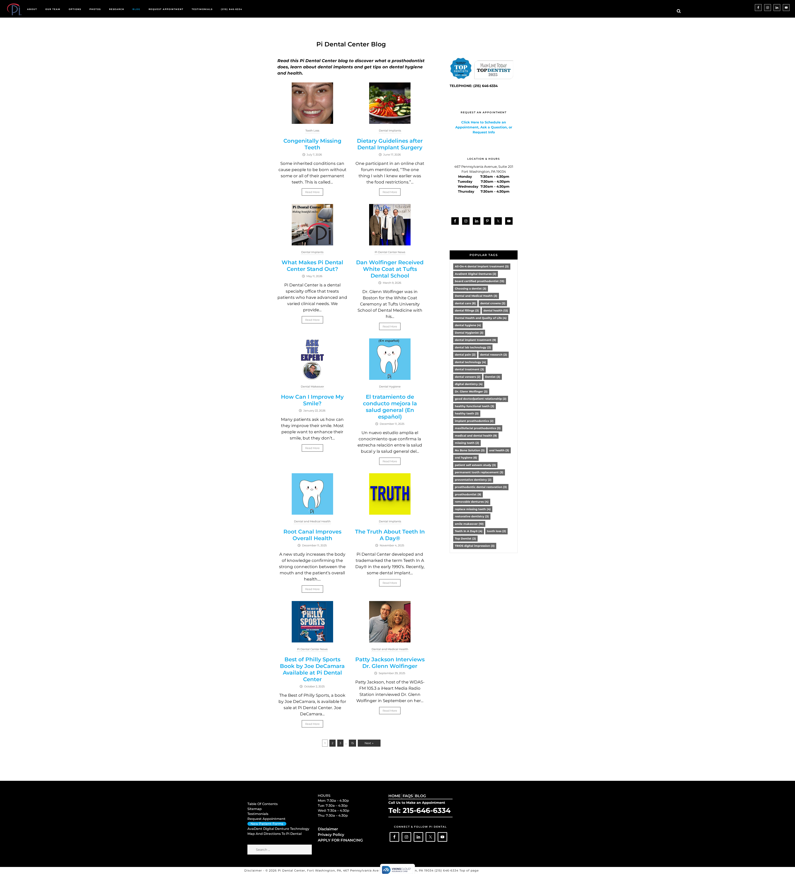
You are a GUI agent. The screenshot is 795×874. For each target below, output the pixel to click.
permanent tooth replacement (479, 472)
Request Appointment (266, 819)
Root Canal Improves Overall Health (312, 535)
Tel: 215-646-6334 (419, 810)
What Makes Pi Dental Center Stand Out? (312, 265)
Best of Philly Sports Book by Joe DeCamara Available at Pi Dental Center (312, 669)
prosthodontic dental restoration (481, 487)
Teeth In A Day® (468, 531)
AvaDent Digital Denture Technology (278, 829)
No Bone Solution (470, 450)
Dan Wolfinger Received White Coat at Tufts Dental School (390, 269)
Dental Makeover (312, 386)
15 (352, 743)
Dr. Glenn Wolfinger (471, 391)
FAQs (408, 796)
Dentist (492, 376)
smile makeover (469, 523)
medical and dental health (476, 435)
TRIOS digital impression (475, 545)
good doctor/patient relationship (480, 398)
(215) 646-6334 (447, 870)
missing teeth (467, 442)
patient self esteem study (475, 465)
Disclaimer (328, 829)
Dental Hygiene (390, 386)
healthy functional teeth (474, 406)
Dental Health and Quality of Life (481, 318)
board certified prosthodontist (479, 281)
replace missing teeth (473, 509)
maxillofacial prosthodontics (478, 428)
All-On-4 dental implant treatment (482, 266)
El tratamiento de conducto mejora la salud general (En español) (390, 407)
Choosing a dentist (470, 288)
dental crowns (492, 303)
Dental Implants (390, 130)
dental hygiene (468, 325)
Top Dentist (465, 538)
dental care (465, 303)
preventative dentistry (473, 479)
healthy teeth (467, 413)
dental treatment (469, 369)
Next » (369, 743)
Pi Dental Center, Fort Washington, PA (309, 870)
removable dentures (472, 501)
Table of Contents (262, 804)
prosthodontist (468, 494)
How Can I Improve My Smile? (312, 400)
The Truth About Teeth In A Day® (390, 535)
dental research (493, 354)
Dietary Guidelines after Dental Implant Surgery (390, 144)
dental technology (470, 362)
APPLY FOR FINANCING (340, 840)
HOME (394, 796)
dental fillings (467, 310)
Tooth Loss (312, 130)
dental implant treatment (475, 340)
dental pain (465, 354)
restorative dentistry (472, 516)
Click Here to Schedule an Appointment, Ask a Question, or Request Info (483, 127)
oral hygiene (466, 457)
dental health (495, 310)
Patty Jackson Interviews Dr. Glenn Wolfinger (390, 662)
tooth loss (496, 531)
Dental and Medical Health (312, 521)
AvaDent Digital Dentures (475, 273)
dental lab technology (473, 347)
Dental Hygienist (469, 332)
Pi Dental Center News (390, 252)
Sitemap (254, 809)
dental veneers (468, 376)
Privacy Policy (331, 834)
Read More (312, 192)
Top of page (469, 870)
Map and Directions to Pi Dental (274, 834)
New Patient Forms (267, 824)
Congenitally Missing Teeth (312, 144)
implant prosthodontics (474, 421)
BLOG (420, 796)
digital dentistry (469, 384)
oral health (499, 450)
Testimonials (257, 814)
